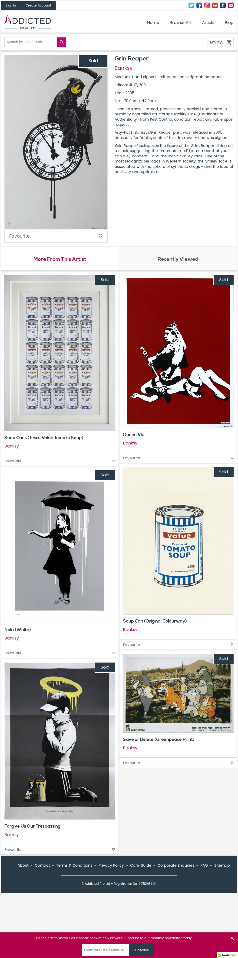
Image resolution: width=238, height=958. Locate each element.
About (23, 865)
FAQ (204, 865)
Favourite (56, 236)
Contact (231, 5)
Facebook (199, 5)
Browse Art (181, 23)
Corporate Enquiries (176, 865)
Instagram (207, 5)
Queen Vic (133, 435)
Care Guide (140, 865)
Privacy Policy (111, 865)
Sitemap (222, 865)
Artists (208, 23)
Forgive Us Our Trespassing (32, 826)
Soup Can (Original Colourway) (155, 621)
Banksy (123, 68)
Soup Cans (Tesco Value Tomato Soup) (43, 438)
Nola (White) (17, 630)
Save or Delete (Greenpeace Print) (159, 739)
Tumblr (223, 5)
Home (153, 23)
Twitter (191, 5)
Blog (229, 23)
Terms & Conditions (74, 865)
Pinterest (215, 5)
